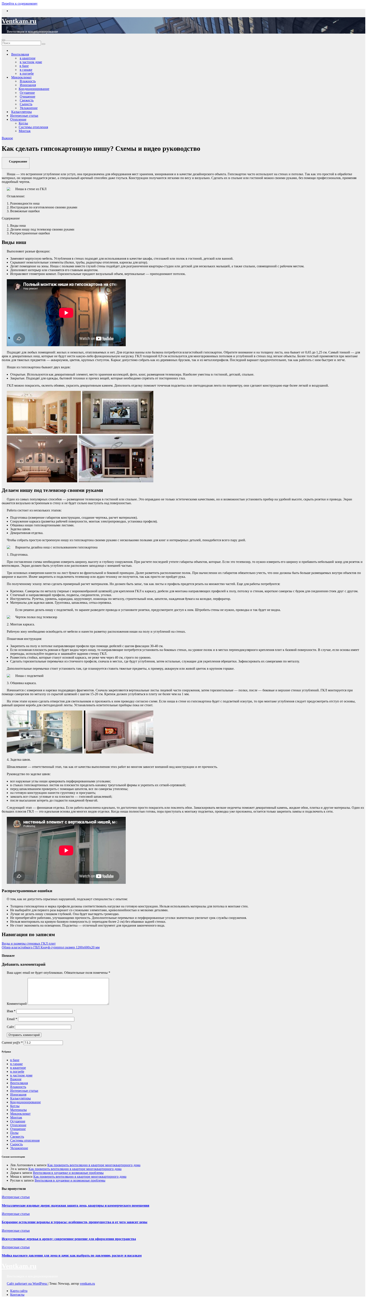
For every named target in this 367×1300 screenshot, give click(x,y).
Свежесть (17, 1136)
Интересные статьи (24, 115)
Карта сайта (18, 1291)
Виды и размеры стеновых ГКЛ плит (29, 943)
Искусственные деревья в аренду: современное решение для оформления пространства (69, 1239)
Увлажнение (19, 1148)
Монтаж (25, 131)
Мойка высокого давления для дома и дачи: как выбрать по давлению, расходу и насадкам (72, 1255)
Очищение (18, 1129)
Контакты (17, 1294)
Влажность (18, 1087)
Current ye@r (12, 1042)
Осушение (17, 1121)
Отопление (18, 119)
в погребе (17, 1071)
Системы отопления (33, 127)
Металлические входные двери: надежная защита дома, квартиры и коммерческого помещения (75, 1205)
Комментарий (17, 1003)
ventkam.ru (87, 1283)
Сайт (10, 1027)
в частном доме (21, 1075)
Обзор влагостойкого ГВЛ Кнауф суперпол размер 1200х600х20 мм (51, 947)
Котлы (23, 123)
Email (12, 1019)
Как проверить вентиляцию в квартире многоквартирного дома (93, 1165)
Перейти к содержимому (20, 3)
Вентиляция (19, 1083)
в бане (14, 1060)
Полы (14, 1133)
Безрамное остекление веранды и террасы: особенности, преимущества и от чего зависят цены (74, 1222)
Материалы (18, 1110)
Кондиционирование (34, 89)
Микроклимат (20, 1113)
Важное (7, 138)
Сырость (16, 1144)
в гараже (16, 1064)
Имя (11, 1011)
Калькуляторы (20, 1098)
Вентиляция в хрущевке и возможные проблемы (68, 1173)
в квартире (18, 1067)
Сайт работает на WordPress (27, 1283)
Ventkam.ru (19, 21)
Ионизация (18, 1094)
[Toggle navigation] (3, 40)
